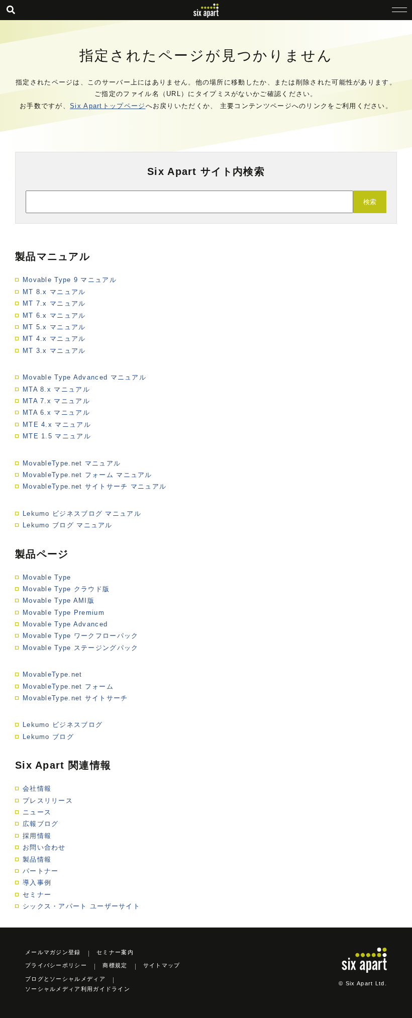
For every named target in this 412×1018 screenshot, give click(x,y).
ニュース (37, 812)
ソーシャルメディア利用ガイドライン (77, 989)
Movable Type (47, 577)
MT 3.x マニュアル (54, 350)
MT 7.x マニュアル (54, 303)
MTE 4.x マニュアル (57, 424)
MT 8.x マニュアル (54, 292)
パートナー (41, 871)
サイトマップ (161, 965)
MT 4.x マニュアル (54, 338)
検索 (369, 202)
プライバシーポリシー (56, 965)
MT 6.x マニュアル (54, 315)
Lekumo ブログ (48, 737)
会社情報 (37, 788)
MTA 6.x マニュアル (56, 412)
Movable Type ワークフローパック (81, 635)
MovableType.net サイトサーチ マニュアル (94, 486)
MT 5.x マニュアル (54, 327)
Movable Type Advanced (65, 624)
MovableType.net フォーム (68, 686)
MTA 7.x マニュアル (56, 401)
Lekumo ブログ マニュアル (68, 525)
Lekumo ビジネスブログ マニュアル (82, 513)
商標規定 (114, 965)
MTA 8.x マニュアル (56, 389)
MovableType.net (52, 674)
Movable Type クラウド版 (66, 589)
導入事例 (37, 882)
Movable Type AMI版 (58, 600)
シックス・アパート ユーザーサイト (81, 906)
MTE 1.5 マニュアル (57, 436)
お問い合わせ (44, 847)
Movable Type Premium (64, 612)
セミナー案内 (115, 952)
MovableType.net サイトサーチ (75, 698)
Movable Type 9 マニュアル (70, 280)
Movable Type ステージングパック (81, 648)
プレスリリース (48, 800)
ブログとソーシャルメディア (65, 979)
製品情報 (37, 859)
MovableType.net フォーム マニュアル (87, 475)
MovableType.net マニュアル (72, 463)
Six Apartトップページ (108, 106)
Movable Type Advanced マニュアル (84, 377)
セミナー (37, 894)
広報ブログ (41, 823)
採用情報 (37, 836)
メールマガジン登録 (53, 952)
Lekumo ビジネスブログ (62, 724)
